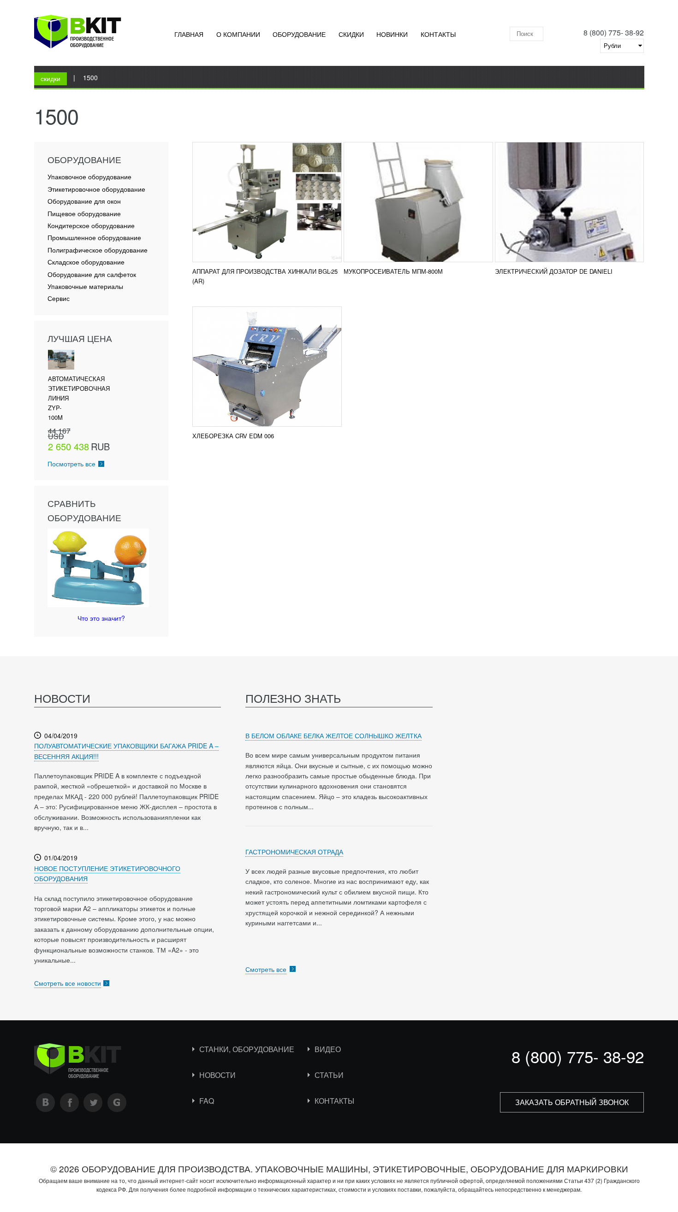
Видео (328, 1049)
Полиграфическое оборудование (98, 250)
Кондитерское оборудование (91, 225)
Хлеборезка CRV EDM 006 (233, 435)
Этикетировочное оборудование (96, 189)
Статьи (329, 1075)
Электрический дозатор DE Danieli (554, 271)
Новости (217, 1075)
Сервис (59, 298)
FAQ (206, 1100)
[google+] (117, 1102)
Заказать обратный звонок (572, 1102)
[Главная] (77, 33)
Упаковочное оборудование (89, 177)
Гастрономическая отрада (294, 851)
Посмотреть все (71, 463)
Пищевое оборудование (84, 214)
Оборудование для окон (84, 201)
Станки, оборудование (246, 1049)
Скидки (351, 34)
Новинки (392, 34)
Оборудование (299, 34)
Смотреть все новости (67, 983)
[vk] (45, 1102)
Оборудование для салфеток (92, 274)
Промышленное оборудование (94, 237)
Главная (188, 34)
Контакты (438, 34)
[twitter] (93, 1102)
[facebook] (69, 1102)
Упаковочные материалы (85, 286)
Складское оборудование (86, 262)
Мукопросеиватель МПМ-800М (393, 271)
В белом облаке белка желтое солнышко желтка (333, 735)
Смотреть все (265, 969)
